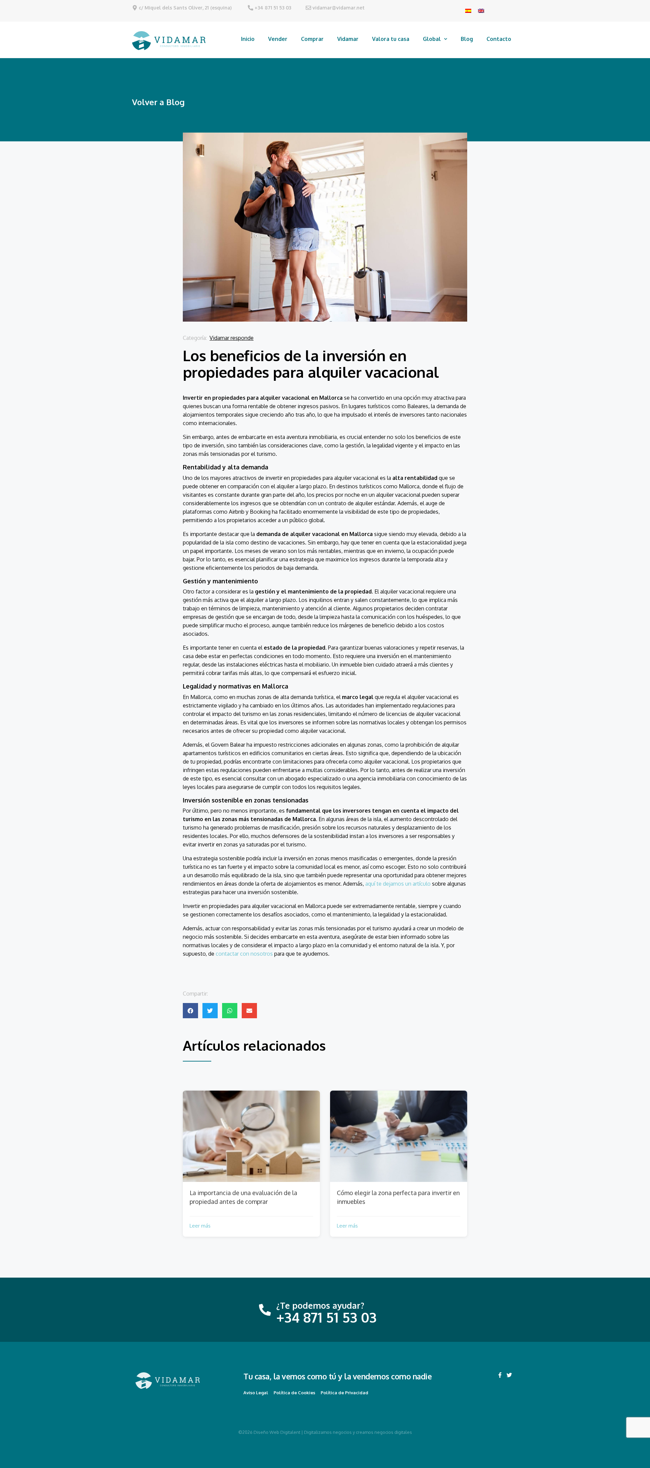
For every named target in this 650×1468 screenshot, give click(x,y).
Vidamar (348, 39)
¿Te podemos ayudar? (320, 1305)
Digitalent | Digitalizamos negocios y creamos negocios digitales (346, 1432)
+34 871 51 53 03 (273, 7)
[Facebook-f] (500, 1375)
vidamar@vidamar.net (338, 7)
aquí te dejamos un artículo (398, 883)
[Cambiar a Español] (468, 10)
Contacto (498, 39)
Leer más (200, 1225)
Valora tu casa (390, 39)
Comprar (312, 39)
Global (432, 39)
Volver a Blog (158, 102)
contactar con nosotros (244, 953)
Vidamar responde (232, 337)
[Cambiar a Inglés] (481, 10)
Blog (467, 39)
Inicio (248, 39)
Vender (277, 39)
